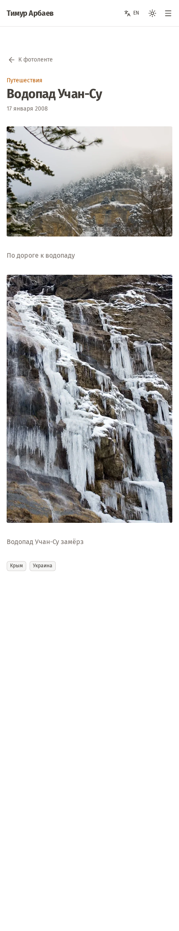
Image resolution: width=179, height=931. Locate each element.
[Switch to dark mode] (152, 13)
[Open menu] (168, 13)
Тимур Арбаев (30, 13)
